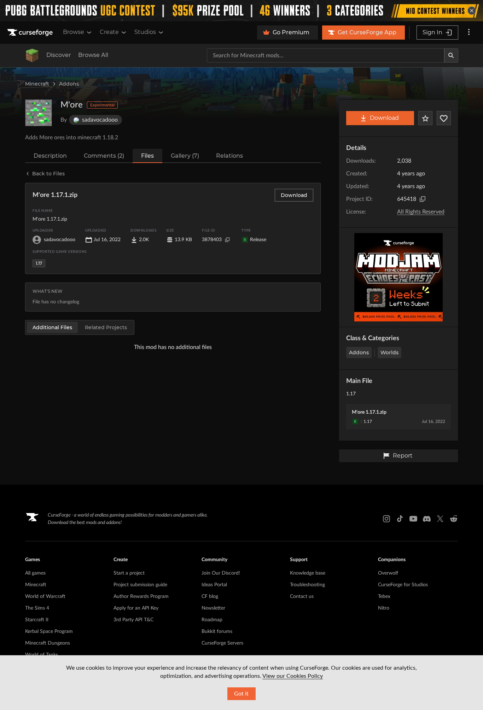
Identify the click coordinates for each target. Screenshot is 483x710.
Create (109, 32)
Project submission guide (140, 584)
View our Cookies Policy (292, 676)
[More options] (469, 32)
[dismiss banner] (471, 10)
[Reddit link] (453, 518)
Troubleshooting (307, 584)
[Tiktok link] (400, 518)
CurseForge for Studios (403, 584)
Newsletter (213, 608)
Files (147, 155)
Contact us (302, 596)
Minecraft (37, 84)
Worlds (389, 352)
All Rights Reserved (420, 212)
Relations (229, 155)
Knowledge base (307, 573)
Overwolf (388, 573)
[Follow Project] (444, 118)
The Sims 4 (37, 608)
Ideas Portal (214, 584)
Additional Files (52, 327)
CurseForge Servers (222, 643)
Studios (145, 32)
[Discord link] (427, 518)
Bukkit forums (217, 631)
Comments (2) (104, 155)
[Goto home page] (30, 32)
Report (403, 455)
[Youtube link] (413, 518)
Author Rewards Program (141, 596)
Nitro (383, 608)
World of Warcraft (45, 596)
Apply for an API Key (136, 608)
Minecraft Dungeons (47, 643)
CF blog (210, 596)
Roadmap (212, 619)
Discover (58, 55)
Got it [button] (241, 694)
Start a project (129, 573)
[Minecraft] (32, 55)
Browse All (93, 55)
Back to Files (48, 173)
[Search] (451, 55)
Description (50, 155)
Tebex (384, 596)
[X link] (440, 518)
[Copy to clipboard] (422, 199)
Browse (73, 32)
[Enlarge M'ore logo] (38, 112)
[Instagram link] (386, 518)
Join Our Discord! (221, 573)
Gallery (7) (185, 155)
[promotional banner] (241, 10)
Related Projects (106, 327)
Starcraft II (36, 619)
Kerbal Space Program (49, 631)
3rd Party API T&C (133, 619)
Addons (69, 84)
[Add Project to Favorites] (425, 118)
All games (35, 573)
